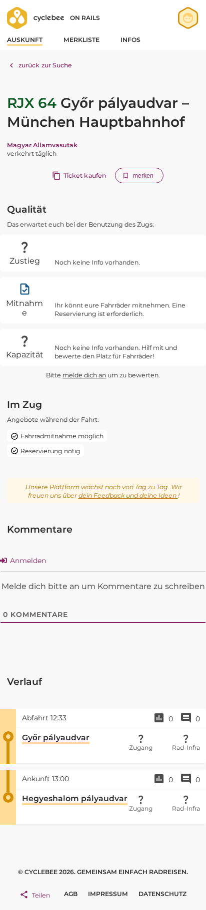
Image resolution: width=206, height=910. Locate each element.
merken (143, 175)
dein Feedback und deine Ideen (128, 495)
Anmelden (27, 560)
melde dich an (84, 375)
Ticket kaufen (85, 175)
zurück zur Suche (45, 65)
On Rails (85, 17)
